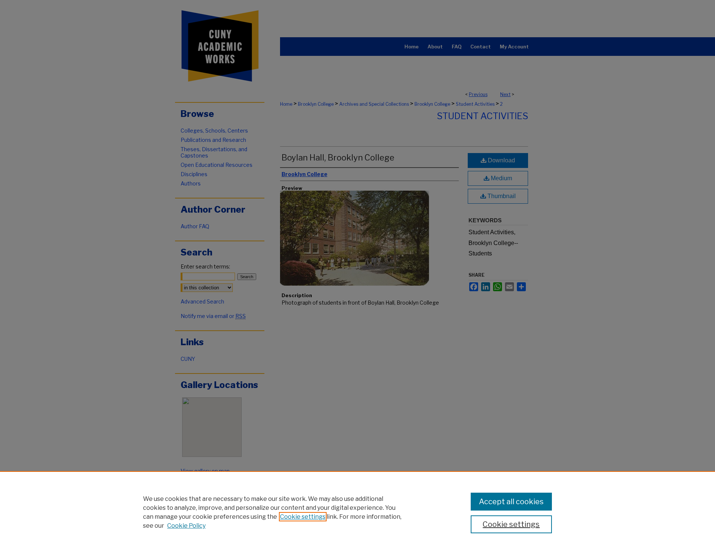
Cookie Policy (186, 525)
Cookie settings (302, 516)
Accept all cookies (511, 501)
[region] (357, 512)
